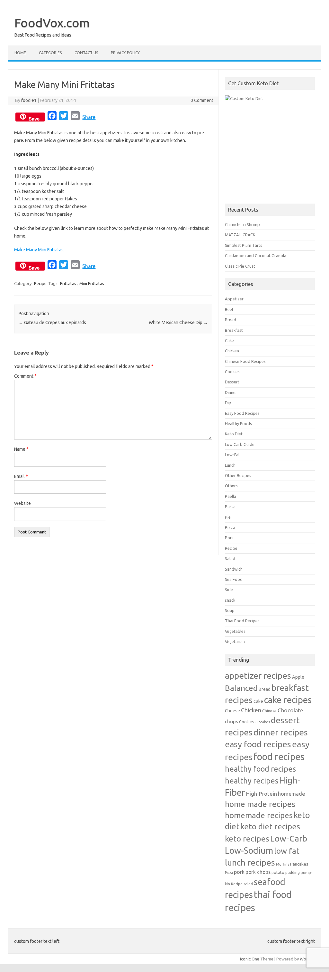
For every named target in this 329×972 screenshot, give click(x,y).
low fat (286, 850)
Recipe (40, 283)
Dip (228, 402)
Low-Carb (288, 838)
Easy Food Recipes (242, 413)
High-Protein (261, 794)
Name (21, 449)
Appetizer (234, 299)
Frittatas (68, 283)
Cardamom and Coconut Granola (255, 255)
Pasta (230, 506)
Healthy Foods (238, 423)
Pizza (230, 527)
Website (22, 503)
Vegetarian (235, 641)
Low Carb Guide (239, 444)
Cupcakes (262, 722)
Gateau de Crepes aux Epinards (52, 322)
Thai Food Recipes (242, 620)
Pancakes (299, 864)
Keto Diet (234, 434)
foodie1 (29, 100)
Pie (228, 517)
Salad (230, 558)
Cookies (232, 371)
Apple (298, 677)
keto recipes (247, 838)
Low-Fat (232, 454)
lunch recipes (250, 862)
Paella (230, 496)
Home (20, 53)
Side (229, 589)
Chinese (269, 710)
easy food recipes (258, 744)
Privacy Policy (125, 53)
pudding (292, 872)
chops (231, 721)
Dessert (232, 382)
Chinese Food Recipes (245, 361)
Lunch (230, 465)
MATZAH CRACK (240, 234)
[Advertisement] (270, 155)
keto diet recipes (270, 826)
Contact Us (86, 53)
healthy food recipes (260, 769)
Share (88, 117)
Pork (229, 537)
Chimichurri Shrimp (242, 224)
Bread (230, 319)
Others (231, 485)
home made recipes (260, 804)
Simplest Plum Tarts (243, 245)
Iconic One (249, 959)
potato (277, 872)
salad (248, 884)
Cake (229, 340)
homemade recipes (259, 815)
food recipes (279, 756)
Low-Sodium (249, 850)
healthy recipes (251, 780)
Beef (229, 309)
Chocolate (290, 710)
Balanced (241, 687)
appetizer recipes (258, 675)
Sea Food (234, 579)
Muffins (282, 864)
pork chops (258, 872)
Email (21, 476)
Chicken (232, 350)
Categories (50, 53)
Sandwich (234, 569)
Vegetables (235, 631)
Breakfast (234, 330)
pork (239, 872)
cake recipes (288, 700)
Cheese (232, 710)
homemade (291, 794)
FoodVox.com (52, 22)
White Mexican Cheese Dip (178, 322)
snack (230, 600)
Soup (230, 610)
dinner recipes (280, 732)
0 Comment (202, 100)
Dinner (231, 392)
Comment (25, 376)
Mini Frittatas (91, 283)
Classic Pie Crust (240, 266)
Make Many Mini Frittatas (39, 249)
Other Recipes (238, 475)
